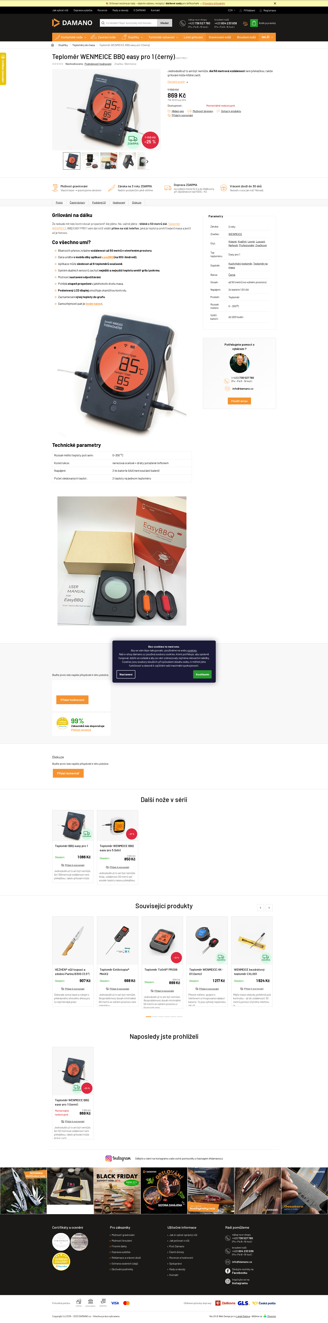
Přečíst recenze (81, 729)
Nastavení (125, 674)
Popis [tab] (59, 202)
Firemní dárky (119, 1246)
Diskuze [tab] (136, 202)
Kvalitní (242, 241)
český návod (94, 303)
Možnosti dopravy (203, 111)
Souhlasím (202, 674)
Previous (260, 907)
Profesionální (246, 245)
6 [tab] (179, 1016)
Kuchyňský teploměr (240, 263)
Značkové (261, 245)
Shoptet (271, 1316)
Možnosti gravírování (123, 1234)
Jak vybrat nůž (60, 10)
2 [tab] (155, 1016)
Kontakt (155, 10)
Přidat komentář (68, 773)
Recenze (102, 10)
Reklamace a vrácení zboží (126, 1257)
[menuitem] (70, 37)
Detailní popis (176, 81)
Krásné (232, 241)
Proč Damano (176, 1246)
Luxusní (260, 241)
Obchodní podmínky (122, 1269)
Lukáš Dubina (243, 1316)
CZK (230, 10)
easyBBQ (107, 257)
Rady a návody (120, 10)
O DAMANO (140, 10)
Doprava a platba (83, 10)
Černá (231, 274)
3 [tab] (161, 1016)
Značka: (125, 63)
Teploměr (174, 223)
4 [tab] (167, 1016)
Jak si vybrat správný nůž (183, 1234)
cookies (192, 650)
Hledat (164, 22)
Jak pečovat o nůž (179, 1240)
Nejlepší (233, 245)
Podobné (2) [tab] (99, 202)
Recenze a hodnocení (181, 1257)
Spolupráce (175, 1263)
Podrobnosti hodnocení (98, 63)
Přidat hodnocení (72, 700)
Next (269, 907)
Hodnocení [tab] (119, 202)
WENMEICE (59, 228)
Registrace (269, 10)
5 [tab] (173, 1016)
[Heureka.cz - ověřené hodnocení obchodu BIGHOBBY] (61, 1261)
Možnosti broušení (122, 1240)
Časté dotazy (77, 202)
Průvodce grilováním (214, 3)
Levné (251, 241)
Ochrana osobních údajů (125, 1263)
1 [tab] (148, 1016)
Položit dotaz (239, 401)
